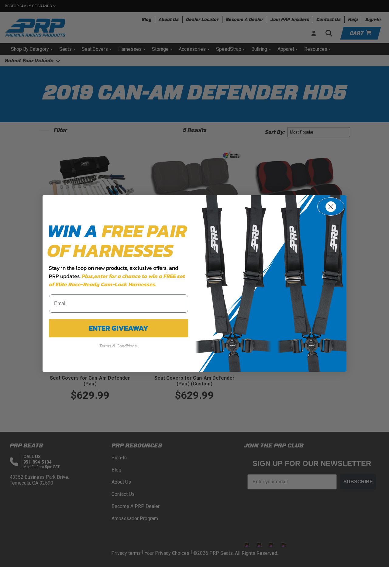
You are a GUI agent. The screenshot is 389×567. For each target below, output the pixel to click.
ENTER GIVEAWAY (118, 328)
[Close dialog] (331, 206)
